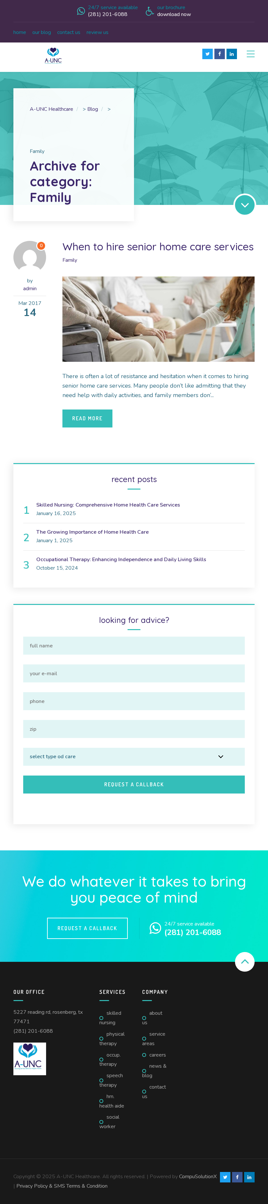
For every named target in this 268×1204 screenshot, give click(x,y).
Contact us (68, 32)
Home (19, 32)
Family (69, 260)
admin (30, 288)
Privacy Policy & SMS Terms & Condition (62, 1186)
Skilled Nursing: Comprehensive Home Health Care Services (108, 505)
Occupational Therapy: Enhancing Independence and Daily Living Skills (121, 559)
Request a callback (87, 928)
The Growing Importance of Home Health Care (92, 532)
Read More (87, 418)
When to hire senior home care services (158, 246)
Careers (157, 1055)
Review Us (98, 32)
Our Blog (41, 32)
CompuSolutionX (198, 1176)
